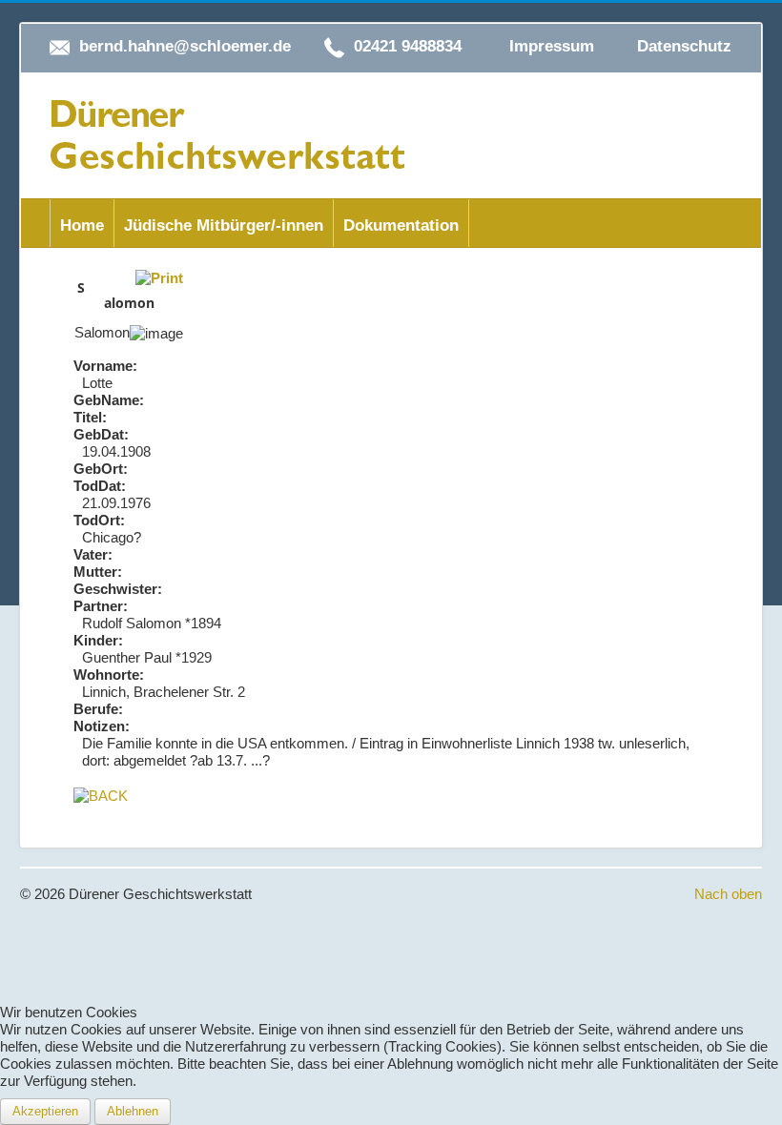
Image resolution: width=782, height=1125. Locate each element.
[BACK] (100, 795)
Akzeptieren (45, 1111)
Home (82, 225)
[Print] (159, 277)
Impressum (551, 46)
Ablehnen (132, 1111)
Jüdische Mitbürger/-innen (223, 225)
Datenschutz (684, 46)
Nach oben (728, 894)
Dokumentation (401, 225)
